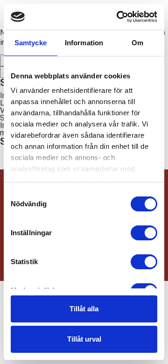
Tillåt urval (84, 339)
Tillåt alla (84, 309)
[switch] (144, 232)
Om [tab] (137, 43)
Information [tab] (84, 43)
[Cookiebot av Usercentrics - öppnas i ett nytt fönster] (118, 17)
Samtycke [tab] (30, 43)
